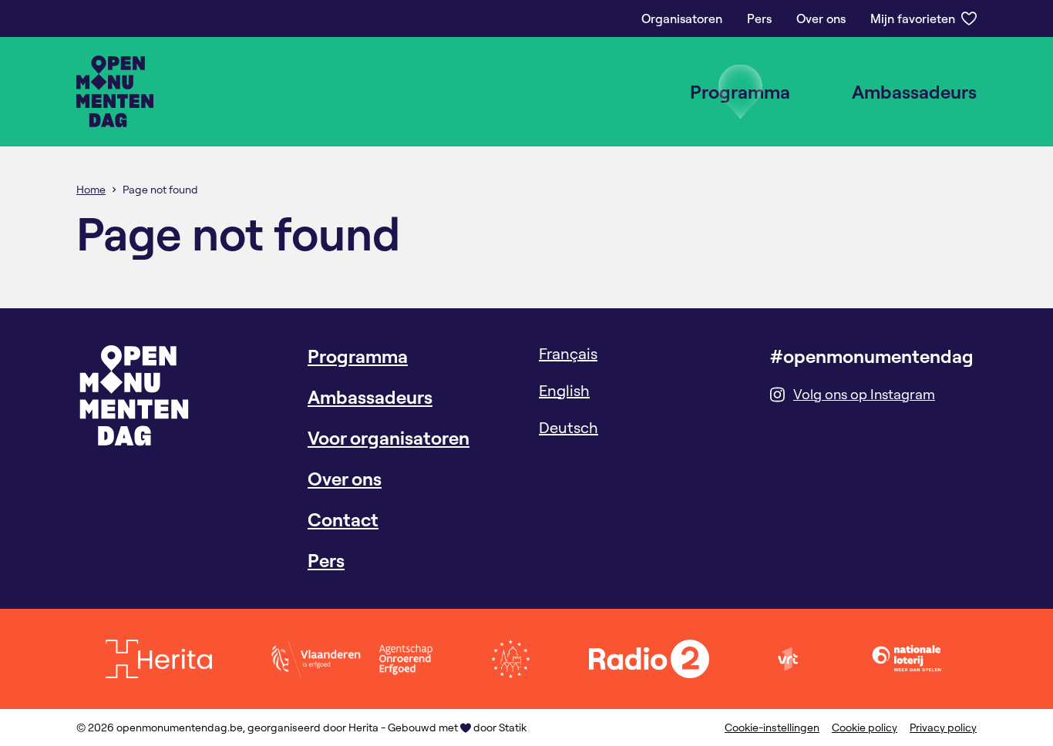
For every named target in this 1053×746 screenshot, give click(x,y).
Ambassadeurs (914, 91)
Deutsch (568, 427)
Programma (740, 91)
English (564, 390)
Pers (759, 18)
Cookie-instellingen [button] (772, 727)
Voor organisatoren (388, 437)
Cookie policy (864, 727)
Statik (512, 727)
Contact (343, 519)
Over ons (821, 18)
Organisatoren (681, 18)
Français (568, 353)
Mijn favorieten (912, 18)
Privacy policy (943, 727)
